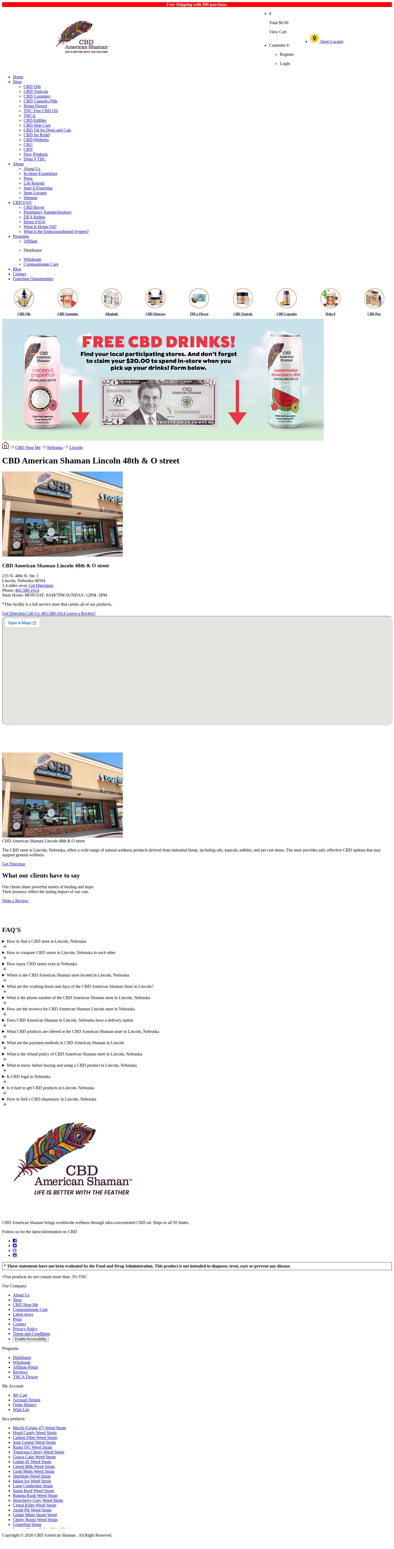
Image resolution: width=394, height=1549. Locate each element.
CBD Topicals (36, 91)
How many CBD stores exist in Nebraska (42, 964)
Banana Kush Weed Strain (35, 1495)
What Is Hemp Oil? (40, 226)
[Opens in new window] (15, 1241)
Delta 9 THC (35, 159)
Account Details (26, 1400)
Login (285, 63)
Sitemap (30, 197)
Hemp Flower (35, 106)
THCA (30, 115)
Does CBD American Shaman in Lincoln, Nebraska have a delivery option (70, 1020)
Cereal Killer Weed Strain (34, 1505)
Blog (17, 269)
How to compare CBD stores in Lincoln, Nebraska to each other (61, 952)
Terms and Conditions (31, 1333)
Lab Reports (34, 183)
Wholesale (32, 259)
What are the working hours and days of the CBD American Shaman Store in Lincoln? (80, 986)
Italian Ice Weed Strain (32, 1481)
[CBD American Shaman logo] (72, 1213)
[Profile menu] (281, 38)
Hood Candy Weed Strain (35, 1432)
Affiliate (31, 241)
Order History (24, 1404)
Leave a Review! (80, 613)
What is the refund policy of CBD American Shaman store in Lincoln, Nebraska (74, 1054)
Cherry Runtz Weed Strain (35, 1519)
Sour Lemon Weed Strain (34, 1442)
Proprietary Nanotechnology (48, 212)
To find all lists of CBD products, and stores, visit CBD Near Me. (195, 944)
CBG (28, 144)
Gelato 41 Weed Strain (32, 1461)
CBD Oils (32, 86)
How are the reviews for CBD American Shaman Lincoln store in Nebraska (71, 1009)
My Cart (20, 1395)
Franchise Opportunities (33, 278)
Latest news (23, 1314)
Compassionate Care (41, 264)
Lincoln (76, 447)
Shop (17, 81)
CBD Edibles (35, 120)
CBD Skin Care (37, 125)
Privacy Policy (25, 1329)
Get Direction (14, 613)
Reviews (20, 1372)
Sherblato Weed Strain (32, 1476)
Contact (19, 274)
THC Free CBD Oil (41, 110)
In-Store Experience (40, 173)
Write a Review (15, 900)
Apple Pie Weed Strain (32, 1510)
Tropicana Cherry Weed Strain (38, 1452)
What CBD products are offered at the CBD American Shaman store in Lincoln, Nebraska (83, 1031)
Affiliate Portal (25, 1367)
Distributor (33, 250)
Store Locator (331, 41)
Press (28, 178)
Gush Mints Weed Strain (33, 1471)
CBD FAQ (22, 202)
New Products (36, 154)
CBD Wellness (36, 139)
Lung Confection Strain (33, 1486)
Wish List (21, 1409)
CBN (28, 149)
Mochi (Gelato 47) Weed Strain (39, 1428)
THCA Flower (25, 1377)
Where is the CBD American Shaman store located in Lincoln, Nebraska (68, 975)
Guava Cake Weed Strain (34, 1457)
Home (18, 77)
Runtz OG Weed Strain (32, 1447)
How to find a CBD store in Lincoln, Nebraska (46, 941)
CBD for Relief (37, 135)
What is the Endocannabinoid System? (56, 231)
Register (287, 54)
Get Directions (41, 585)
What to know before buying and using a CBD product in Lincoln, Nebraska (72, 1065)
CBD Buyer (34, 207)
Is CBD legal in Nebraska (28, 1076)
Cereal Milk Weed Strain (34, 1466)
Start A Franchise (38, 188)
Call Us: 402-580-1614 (46, 613)
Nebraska (55, 447)
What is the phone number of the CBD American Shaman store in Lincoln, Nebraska (78, 997)
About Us (32, 168)
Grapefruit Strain (27, 1524)
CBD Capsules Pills (40, 101)
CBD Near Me (27, 447)
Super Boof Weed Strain (33, 1490)
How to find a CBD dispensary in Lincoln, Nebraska (51, 1099)
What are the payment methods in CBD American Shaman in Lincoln (65, 1042)
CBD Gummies (37, 96)
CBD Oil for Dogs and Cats (47, 130)
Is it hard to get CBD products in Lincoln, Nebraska (50, 1088)
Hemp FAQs (34, 222)
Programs (21, 236)
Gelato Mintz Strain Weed (35, 1515)
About (18, 164)
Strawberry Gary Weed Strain (38, 1500)
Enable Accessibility (30, 1339)
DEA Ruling (34, 217)
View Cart (278, 32)
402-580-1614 (27, 590)
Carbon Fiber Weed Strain (35, 1437)
